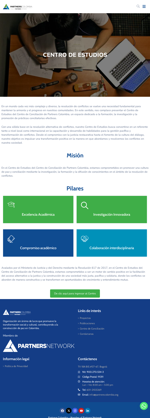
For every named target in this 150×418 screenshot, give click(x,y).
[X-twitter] (68, 410)
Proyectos (85, 318)
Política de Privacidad (16, 366)
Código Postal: (90, 376)
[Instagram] (75, 410)
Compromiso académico (38, 248)
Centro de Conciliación (92, 328)
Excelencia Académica (38, 214)
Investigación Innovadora (111, 214)
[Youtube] (81, 410)
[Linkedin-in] (87, 410)
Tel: (92, 389)
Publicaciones (87, 323)
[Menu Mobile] (144, 7)
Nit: (84, 371)
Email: (100, 394)
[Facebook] (62, 410)
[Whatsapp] (144, 406)
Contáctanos (86, 333)
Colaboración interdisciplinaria (112, 248)
